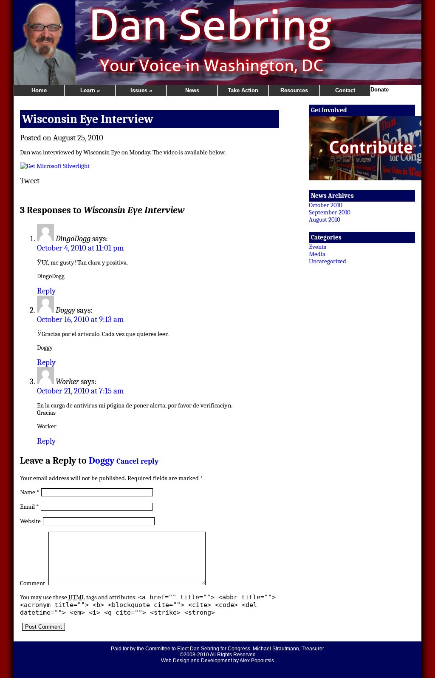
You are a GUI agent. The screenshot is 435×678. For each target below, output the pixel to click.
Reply (46, 291)
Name (27, 492)
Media (317, 254)
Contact (345, 90)
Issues (141, 90)
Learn (90, 90)
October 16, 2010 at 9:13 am (80, 319)
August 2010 (324, 219)
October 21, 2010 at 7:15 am (80, 391)
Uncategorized (327, 261)
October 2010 (325, 205)
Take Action (243, 90)
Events (317, 247)
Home (39, 90)
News (192, 90)
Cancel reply (137, 461)
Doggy (101, 460)
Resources (294, 90)
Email (27, 506)
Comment (32, 583)
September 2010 (329, 212)
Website (30, 521)
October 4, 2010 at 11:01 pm (80, 248)
